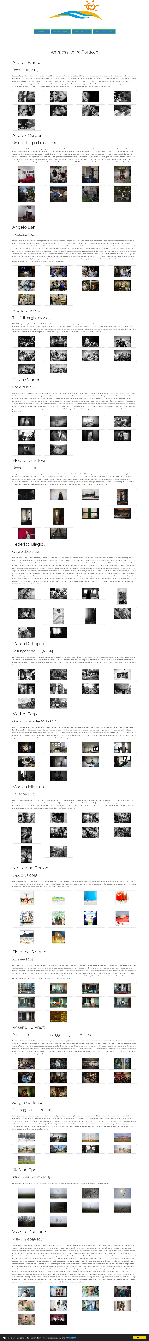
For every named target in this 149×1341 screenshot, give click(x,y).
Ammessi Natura (82, 31)
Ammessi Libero (61, 31)
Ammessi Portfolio (104, 31)
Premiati (41, 31)
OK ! (139, 1337)
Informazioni (70, 1337)
